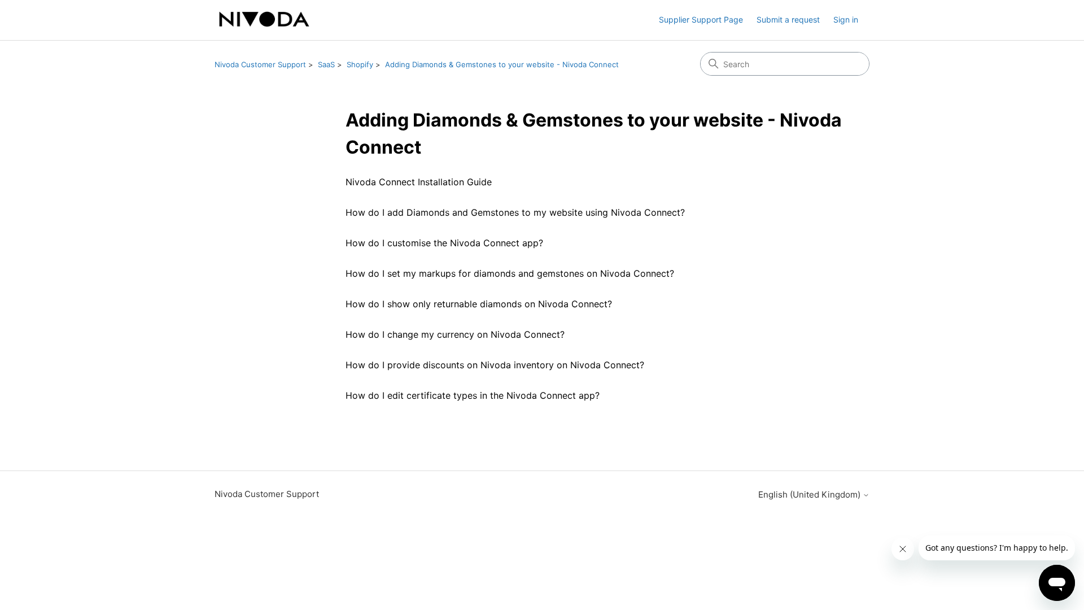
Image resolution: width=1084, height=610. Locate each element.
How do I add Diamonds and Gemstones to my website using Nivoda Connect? (515, 212)
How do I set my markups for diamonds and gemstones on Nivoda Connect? (510, 273)
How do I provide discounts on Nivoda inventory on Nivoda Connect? (495, 365)
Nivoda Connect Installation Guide (419, 182)
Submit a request (788, 19)
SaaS (326, 64)
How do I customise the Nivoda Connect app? (444, 243)
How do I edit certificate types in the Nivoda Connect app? (473, 395)
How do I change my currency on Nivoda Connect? (455, 334)
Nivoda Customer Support (260, 64)
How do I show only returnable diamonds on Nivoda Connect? (479, 304)
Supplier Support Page (701, 19)
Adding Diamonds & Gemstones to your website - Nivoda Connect (502, 64)
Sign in (845, 19)
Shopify (360, 64)
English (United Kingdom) (810, 494)
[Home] (264, 20)
